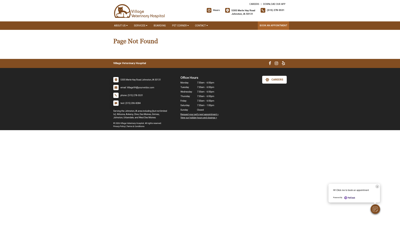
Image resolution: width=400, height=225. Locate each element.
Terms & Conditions (135, 126)
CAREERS (254, 4)
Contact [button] (200, 25)
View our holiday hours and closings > (198, 117)
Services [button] (140, 25)
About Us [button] (120, 25)
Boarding (160, 25)
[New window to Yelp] (283, 64)
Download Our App (274, 4)
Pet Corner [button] (179, 25)
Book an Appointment (273, 25)
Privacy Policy (119, 126)
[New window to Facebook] (270, 64)
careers (277, 79)
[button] (375, 209)
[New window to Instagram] (276, 64)
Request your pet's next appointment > (199, 114)
